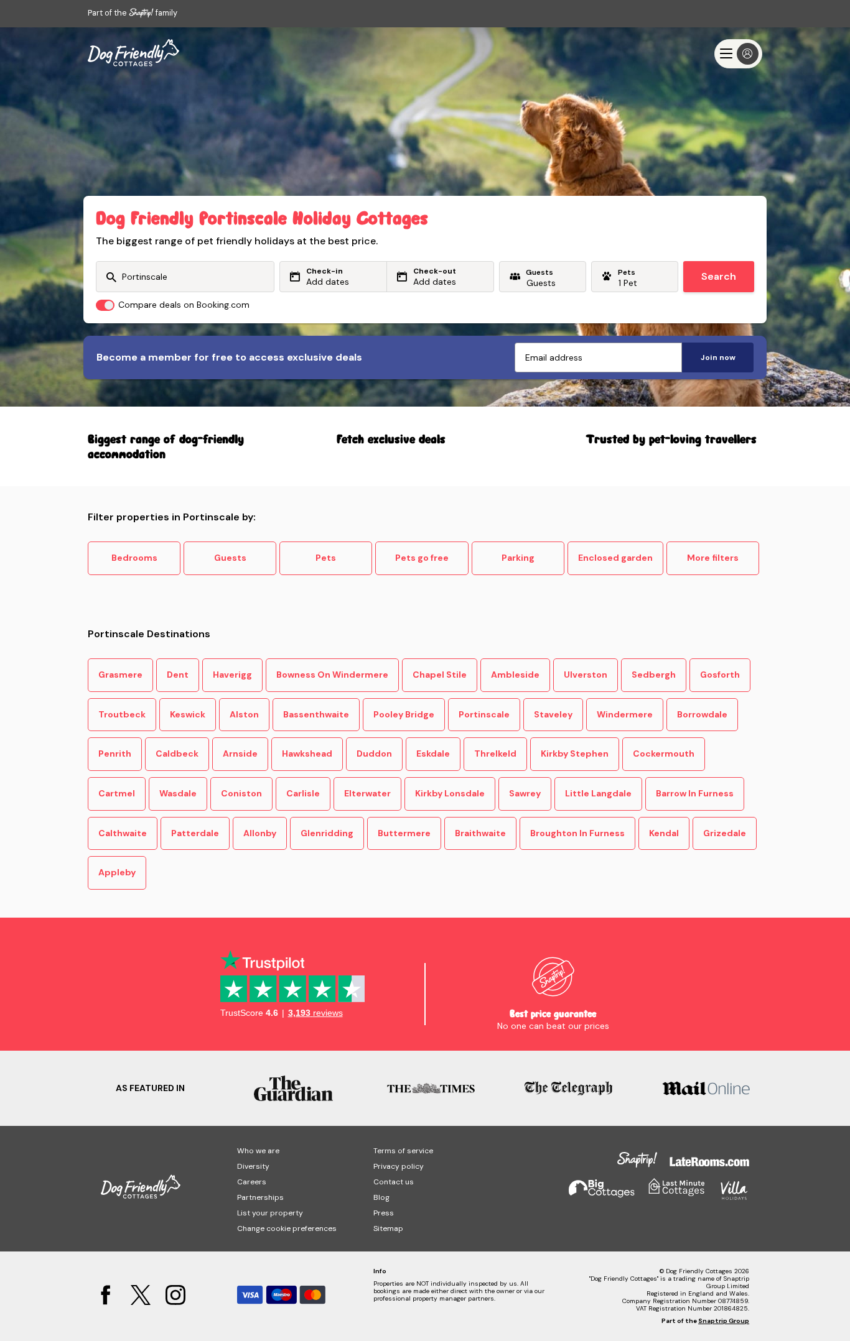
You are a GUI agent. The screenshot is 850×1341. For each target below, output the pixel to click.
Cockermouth (663, 753)
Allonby (259, 833)
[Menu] (738, 53)
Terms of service (403, 1151)
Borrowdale (702, 714)
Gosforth (720, 674)
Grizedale (724, 833)
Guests (230, 557)
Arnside (240, 753)
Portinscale (484, 714)
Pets (325, 557)
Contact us (393, 1182)
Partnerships (260, 1197)
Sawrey (525, 793)
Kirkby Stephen (575, 753)
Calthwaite (122, 833)
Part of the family (132, 12)
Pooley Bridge (403, 714)
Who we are (258, 1151)
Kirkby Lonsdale (450, 793)
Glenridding (327, 833)
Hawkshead (307, 753)
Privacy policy (398, 1166)
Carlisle (303, 793)
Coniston (241, 793)
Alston (244, 714)
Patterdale (195, 833)
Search (718, 276)
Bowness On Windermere (332, 674)
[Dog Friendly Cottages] (133, 53)
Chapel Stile (440, 674)
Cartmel (116, 793)
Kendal (664, 833)
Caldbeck (177, 753)
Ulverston (585, 674)
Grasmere (120, 674)
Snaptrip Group (723, 1321)
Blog (381, 1197)
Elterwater (367, 793)
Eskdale (433, 753)
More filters (713, 557)
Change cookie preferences (287, 1228)
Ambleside (515, 674)
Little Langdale (598, 793)
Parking (518, 557)
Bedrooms (134, 557)
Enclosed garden (615, 557)
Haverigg (232, 674)
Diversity (253, 1166)
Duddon (374, 753)
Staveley (553, 714)
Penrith (114, 753)
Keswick (187, 714)
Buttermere (404, 833)
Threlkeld (495, 753)
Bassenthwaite (316, 714)
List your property (270, 1213)
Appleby (117, 872)
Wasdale (178, 793)
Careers (251, 1182)
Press (383, 1213)
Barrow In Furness (695, 793)
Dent (178, 674)
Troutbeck (122, 714)
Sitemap (388, 1228)
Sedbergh (654, 674)
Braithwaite (480, 833)
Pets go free (422, 557)
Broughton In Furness (577, 833)
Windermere (625, 714)
